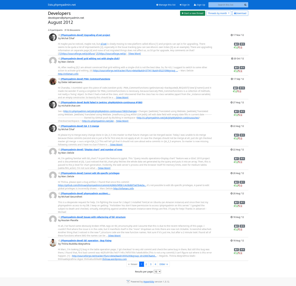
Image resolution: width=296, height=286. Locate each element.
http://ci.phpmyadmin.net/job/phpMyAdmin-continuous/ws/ (168, 117)
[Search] (245, 4)
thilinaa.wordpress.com (114, 259)
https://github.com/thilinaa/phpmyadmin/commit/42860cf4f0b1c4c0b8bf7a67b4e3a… (102, 185)
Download (241, 13)
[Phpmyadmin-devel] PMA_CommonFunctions (85, 78)
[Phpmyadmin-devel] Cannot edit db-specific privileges (89, 173)
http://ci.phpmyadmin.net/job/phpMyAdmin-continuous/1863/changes (100, 111)
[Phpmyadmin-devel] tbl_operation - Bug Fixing (85, 240)
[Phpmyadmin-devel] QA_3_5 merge (79, 126)
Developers (59, 13)
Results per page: (144, 271)
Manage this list (166, 4)
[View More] (134, 53)
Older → (163, 264)
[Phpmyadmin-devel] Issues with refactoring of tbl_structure (92, 217)
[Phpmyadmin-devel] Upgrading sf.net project (85, 35)
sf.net (104, 43)
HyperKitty (148, 281)
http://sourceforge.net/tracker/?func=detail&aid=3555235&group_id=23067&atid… (114, 255)
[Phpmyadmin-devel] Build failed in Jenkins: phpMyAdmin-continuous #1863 (101, 102)
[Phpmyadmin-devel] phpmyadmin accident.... (85, 193)
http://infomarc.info (68, 73)
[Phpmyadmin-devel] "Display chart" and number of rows (91, 149)
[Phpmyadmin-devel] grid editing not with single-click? (90, 58)
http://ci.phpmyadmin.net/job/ (98, 120)
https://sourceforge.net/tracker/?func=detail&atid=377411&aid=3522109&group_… (135, 70)
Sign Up (200, 4)
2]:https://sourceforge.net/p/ (111, 53)
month (218, 13)
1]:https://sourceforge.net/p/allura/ (77, 53)
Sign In (186, 4)
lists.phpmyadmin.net (62, 5)
